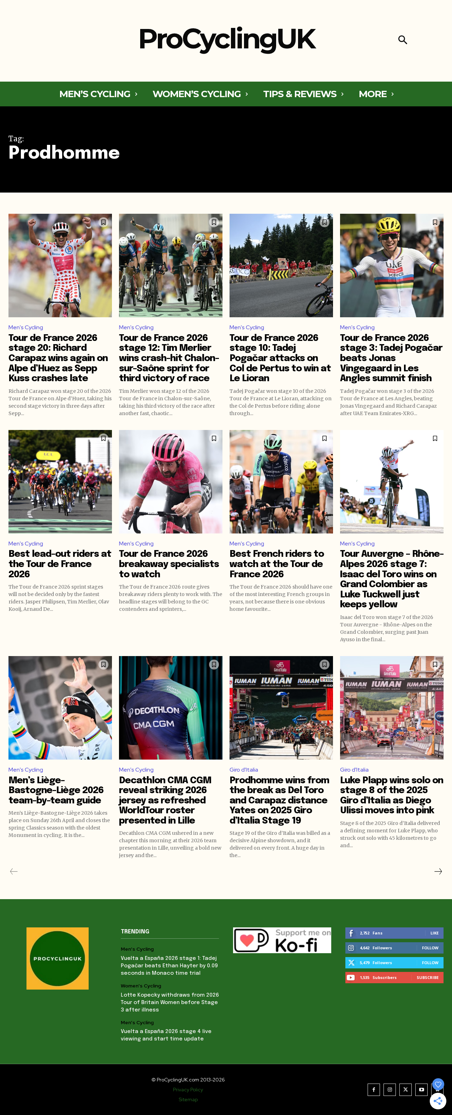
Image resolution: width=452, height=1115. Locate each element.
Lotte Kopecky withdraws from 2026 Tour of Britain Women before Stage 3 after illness (170, 1002)
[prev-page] (13, 871)
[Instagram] (389, 1090)
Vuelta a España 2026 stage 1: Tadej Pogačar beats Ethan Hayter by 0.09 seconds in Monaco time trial (169, 966)
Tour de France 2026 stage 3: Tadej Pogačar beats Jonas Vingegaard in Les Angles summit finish (391, 358)
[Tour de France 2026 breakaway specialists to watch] (170, 481)
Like (434, 933)
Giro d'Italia (244, 769)
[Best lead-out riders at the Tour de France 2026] (60, 481)
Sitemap (188, 1099)
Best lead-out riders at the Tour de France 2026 (59, 564)
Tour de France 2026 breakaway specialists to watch (169, 564)
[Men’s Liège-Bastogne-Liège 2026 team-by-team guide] (60, 708)
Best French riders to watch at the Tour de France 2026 (277, 564)
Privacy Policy (188, 1089)
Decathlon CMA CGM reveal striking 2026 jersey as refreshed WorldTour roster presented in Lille (165, 801)
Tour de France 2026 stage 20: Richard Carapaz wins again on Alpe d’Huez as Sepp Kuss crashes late (58, 358)
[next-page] (438, 871)
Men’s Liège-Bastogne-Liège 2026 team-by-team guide (56, 791)
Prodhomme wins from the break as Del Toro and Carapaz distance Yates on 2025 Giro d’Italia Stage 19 (279, 801)
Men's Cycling (25, 327)
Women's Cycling (141, 986)
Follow (430, 947)
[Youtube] (421, 1090)
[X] (405, 1090)
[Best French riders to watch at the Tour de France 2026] (281, 481)
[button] (403, 41)
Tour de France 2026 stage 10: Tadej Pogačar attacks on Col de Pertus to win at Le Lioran (280, 358)
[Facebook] (374, 1090)
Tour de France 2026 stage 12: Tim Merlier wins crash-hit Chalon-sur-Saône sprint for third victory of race (169, 358)
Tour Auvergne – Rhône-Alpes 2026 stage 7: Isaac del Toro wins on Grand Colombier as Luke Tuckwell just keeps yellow (392, 579)
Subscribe (428, 977)
